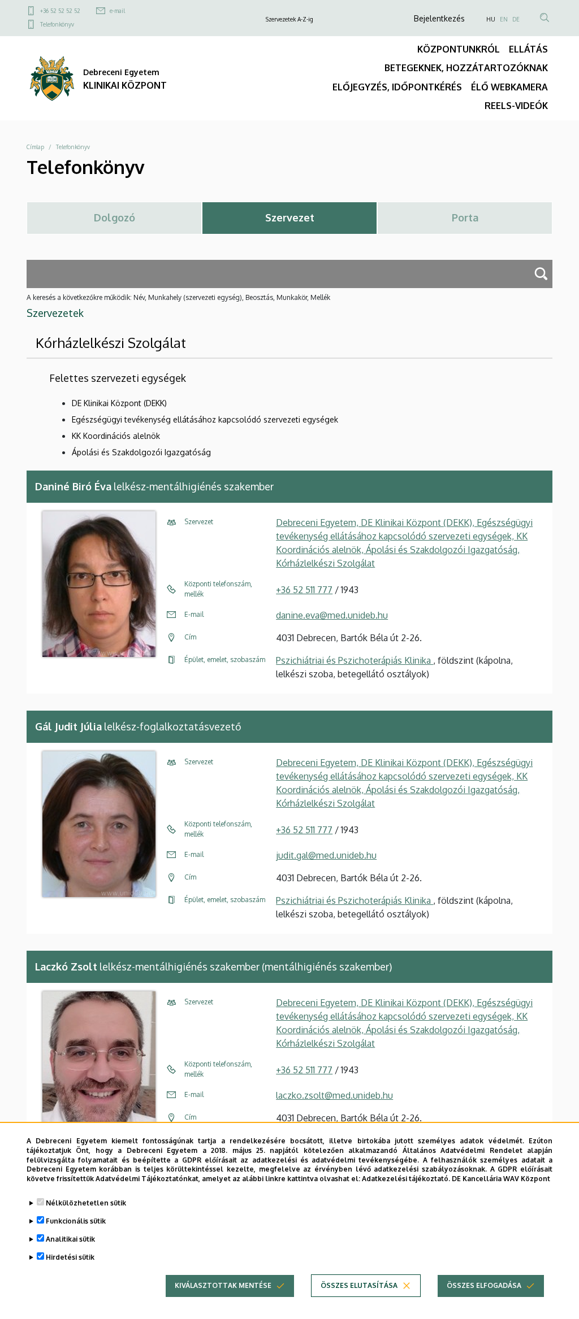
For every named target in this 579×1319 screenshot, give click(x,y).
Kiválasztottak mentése (223, 1285)
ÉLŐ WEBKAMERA (509, 87)
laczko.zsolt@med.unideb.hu (334, 1095)
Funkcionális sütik (76, 1221)
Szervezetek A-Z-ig (289, 19)
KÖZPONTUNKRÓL (458, 49)
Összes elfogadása (484, 1285)
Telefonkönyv (57, 24)
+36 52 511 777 (304, 589)
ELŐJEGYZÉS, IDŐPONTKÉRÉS (397, 87)
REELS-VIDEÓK (516, 105)
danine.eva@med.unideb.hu (332, 615)
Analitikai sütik (70, 1239)
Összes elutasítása (359, 1285)
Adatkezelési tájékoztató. (406, 1178)
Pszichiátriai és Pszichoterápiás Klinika (354, 660)
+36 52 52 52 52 (60, 10)
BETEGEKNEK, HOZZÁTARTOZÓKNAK (466, 67)
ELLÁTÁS (528, 49)
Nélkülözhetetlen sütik (86, 1203)
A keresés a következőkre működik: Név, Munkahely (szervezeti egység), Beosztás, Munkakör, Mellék (178, 297)
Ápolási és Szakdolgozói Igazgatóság (141, 452)
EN (504, 19)
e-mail (117, 10)
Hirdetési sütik (70, 1257)
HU (490, 19)
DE (516, 19)
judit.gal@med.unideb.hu (326, 855)
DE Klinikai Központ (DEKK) (119, 403)
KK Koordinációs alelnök (116, 436)
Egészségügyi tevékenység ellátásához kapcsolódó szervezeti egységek (205, 419)
